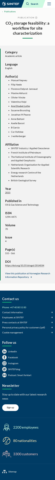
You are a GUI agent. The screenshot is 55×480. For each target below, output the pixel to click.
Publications (10, 11)
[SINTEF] (10, 4)
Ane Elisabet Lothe (20, 106)
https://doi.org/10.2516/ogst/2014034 (24, 265)
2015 (7, 192)
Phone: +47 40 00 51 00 (14, 307)
